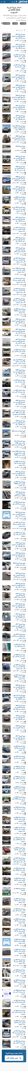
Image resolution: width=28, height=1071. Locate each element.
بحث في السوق (19, 30)
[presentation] (2, 23)
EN (1, 1)
